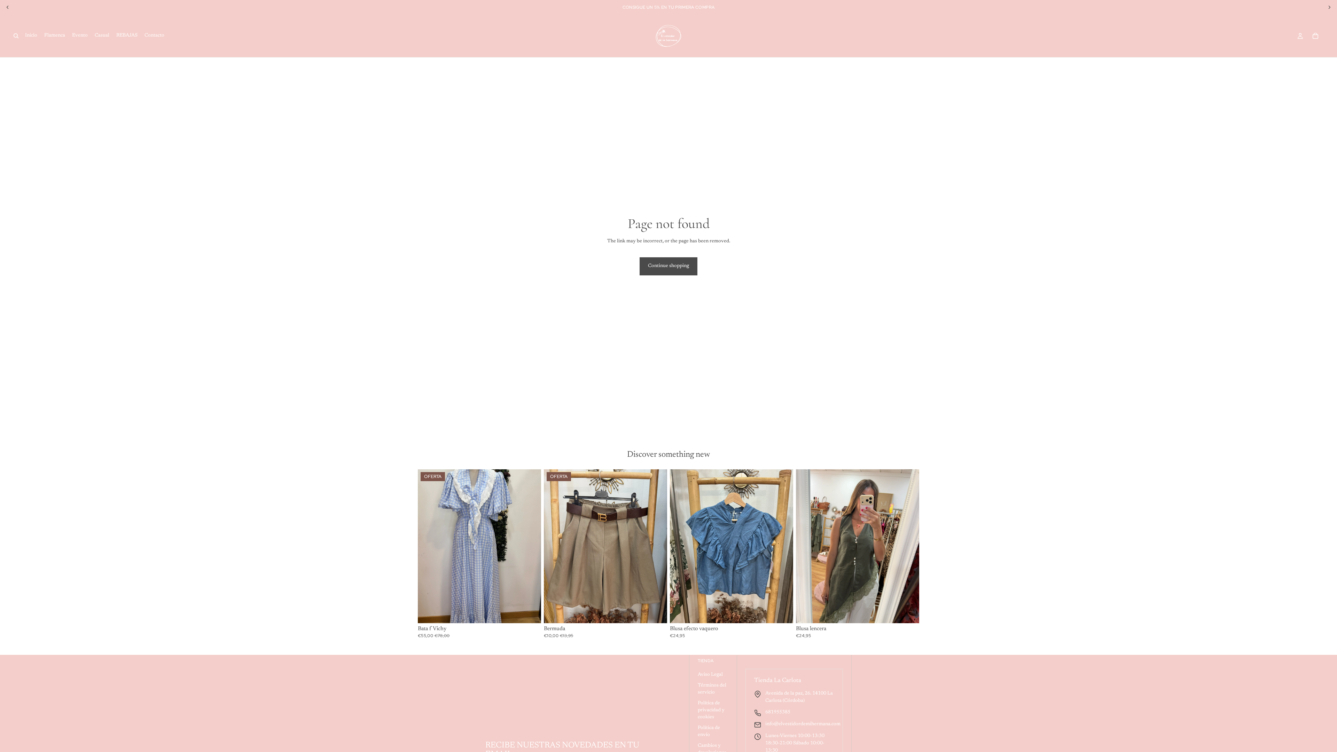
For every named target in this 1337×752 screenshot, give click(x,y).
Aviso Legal (710, 674)
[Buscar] (16, 36)
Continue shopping (668, 266)
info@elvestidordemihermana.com (802, 724)
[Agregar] (782, 612)
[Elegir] (530, 612)
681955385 (777, 712)
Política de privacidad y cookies (711, 710)
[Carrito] (1315, 36)
